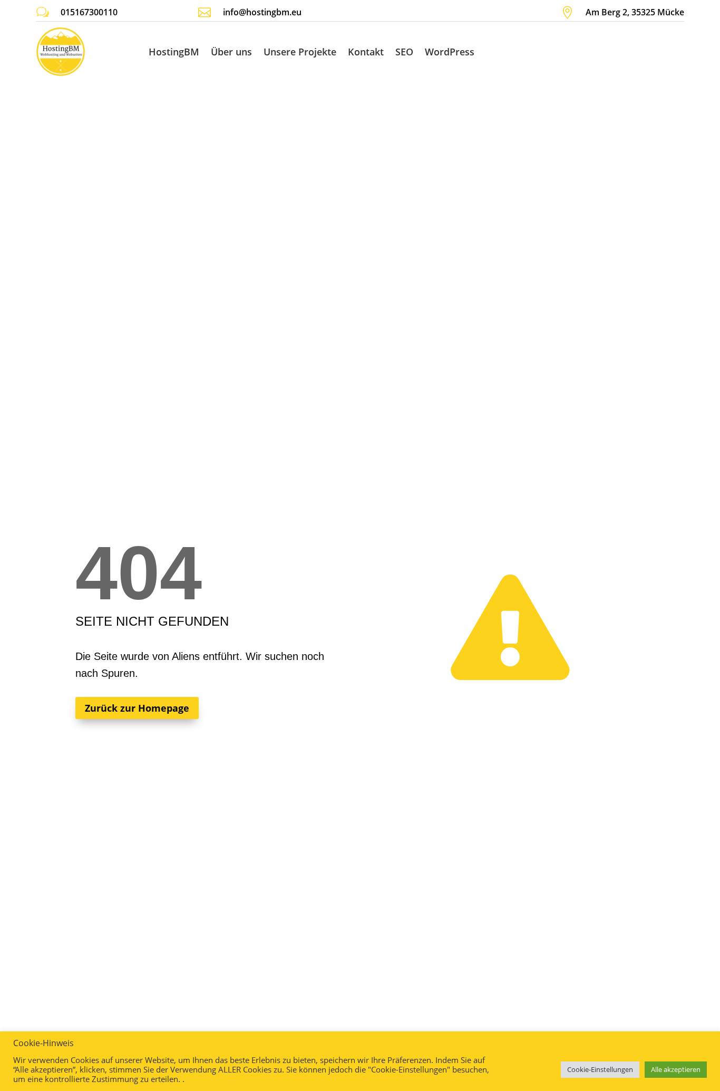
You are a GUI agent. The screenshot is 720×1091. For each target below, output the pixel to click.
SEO (404, 51)
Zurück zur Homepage (137, 708)
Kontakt (366, 51)
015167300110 (89, 12)
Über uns (231, 51)
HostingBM (174, 51)
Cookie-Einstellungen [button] (600, 1069)
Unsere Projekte (300, 51)
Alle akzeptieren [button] (675, 1069)
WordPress (449, 51)
